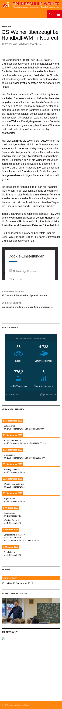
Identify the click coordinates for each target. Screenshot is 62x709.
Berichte (6, 26)
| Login (27, 705)
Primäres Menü (57, 14)
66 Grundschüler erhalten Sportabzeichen (24, 293)
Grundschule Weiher (30, 44)
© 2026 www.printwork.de (13, 705)
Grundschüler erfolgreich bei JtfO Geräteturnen (27, 305)
